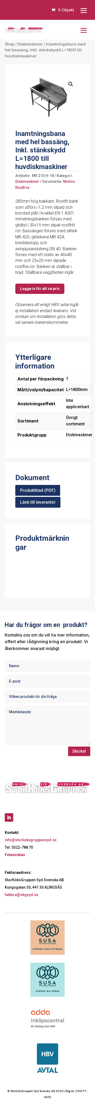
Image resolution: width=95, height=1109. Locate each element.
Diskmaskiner (30, 44)
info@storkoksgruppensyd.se (30, 840)
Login (39, 289)
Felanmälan (15, 855)
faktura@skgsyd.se (21, 895)
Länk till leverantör (38, 502)
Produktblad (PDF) (37, 490)
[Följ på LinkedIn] (9, 817)
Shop (9, 44)
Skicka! (79, 751)
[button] (70, 84)
